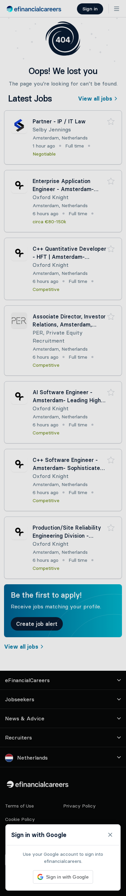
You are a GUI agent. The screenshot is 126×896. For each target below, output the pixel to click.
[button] (63, 448)
